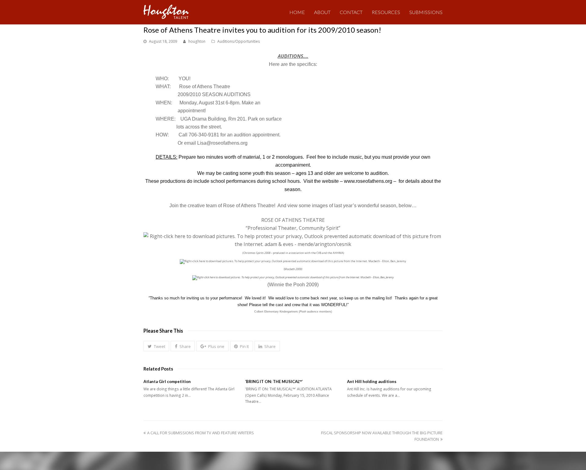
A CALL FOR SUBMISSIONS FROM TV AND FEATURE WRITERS (200, 433)
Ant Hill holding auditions (371, 381)
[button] (156, 346)
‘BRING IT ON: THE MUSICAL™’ (274, 381)
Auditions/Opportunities (238, 41)
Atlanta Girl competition (167, 381)
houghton (196, 41)
